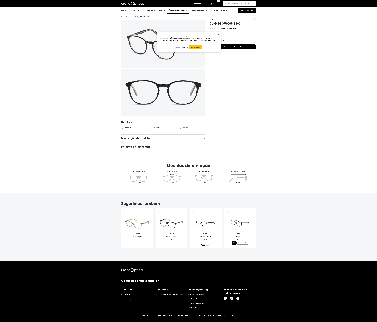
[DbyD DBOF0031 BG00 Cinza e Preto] (203, 244)
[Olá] (199, 3)
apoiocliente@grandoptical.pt (173, 294)
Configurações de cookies (225, 315)
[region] (189, 42)
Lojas (123, 10)
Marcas (162, 10)
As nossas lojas (126, 299)
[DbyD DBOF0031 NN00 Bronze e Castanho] (208, 244)
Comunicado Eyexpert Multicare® (154, 315)
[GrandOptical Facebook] (237, 298)
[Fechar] (218, 34)
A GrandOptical (126, 294)
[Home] (132, 3)
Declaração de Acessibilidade (203, 315)
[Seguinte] (253, 228)
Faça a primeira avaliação (228, 28)
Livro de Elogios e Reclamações (179, 315)
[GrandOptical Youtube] (231, 298)
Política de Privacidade (196, 303)
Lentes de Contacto (199, 10)
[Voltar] (124, 228)
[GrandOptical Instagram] (225, 298)
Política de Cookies (195, 299)
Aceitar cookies (195, 47)
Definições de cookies (181, 47)
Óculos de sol (219, 10)
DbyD (136, 17)
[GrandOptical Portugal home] (136, 270)
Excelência (134, 10)
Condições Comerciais (196, 294)
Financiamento (193, 307)
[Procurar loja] (211, 3)
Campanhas (150, 10)
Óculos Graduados (177, 10)
